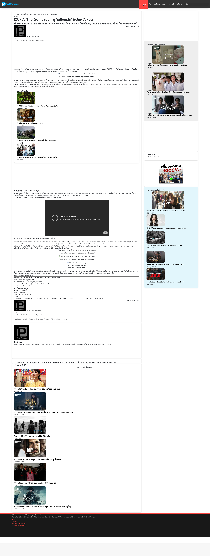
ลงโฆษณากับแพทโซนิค (153, 157)
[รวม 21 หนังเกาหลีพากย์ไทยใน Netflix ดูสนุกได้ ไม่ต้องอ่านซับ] (156, 280)
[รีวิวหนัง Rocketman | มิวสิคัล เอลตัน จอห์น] (26, 121)
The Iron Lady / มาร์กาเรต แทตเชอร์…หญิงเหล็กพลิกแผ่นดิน (41, 277)
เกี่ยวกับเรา (15, 521)
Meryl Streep (101, 246)
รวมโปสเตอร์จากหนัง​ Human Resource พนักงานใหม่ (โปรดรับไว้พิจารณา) (169, 115)
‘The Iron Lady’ (33, 72)
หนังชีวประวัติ (99, 299)
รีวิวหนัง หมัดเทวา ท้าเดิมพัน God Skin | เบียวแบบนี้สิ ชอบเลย (165, 265)
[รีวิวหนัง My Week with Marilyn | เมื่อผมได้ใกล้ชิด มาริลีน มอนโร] (26, 155)
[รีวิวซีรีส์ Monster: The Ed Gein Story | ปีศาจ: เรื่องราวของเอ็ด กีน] (26, 104)
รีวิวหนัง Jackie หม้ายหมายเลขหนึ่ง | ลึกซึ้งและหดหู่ (35, 483)
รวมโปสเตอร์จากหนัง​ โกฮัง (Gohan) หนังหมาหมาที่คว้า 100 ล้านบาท (167, 65)
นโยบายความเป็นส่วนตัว (19, 523)
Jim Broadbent (29, 299)
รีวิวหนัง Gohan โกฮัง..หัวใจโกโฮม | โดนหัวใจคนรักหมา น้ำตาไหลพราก (168, 92)
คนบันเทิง (171, 4)
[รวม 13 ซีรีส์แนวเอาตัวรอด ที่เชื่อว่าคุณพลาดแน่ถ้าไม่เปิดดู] (156, 243)
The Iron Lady (87, 299)
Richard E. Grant (68, 299)
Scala (78, 299)
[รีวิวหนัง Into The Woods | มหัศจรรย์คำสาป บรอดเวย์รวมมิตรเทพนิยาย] (30, 410)
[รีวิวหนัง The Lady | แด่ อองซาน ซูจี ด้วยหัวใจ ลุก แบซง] (30, 387)
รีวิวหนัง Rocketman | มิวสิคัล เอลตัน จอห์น (30, 123)
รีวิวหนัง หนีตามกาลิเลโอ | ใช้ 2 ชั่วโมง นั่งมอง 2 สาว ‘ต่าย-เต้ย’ (166, 211)
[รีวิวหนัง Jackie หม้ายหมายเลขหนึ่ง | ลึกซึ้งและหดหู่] (30, 481)
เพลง (163, 4)
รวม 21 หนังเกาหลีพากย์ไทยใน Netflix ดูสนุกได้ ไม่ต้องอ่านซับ (165, 282)
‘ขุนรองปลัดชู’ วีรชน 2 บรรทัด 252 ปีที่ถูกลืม (32, 436)
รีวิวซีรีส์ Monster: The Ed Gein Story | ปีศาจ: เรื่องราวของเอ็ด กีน (37, 106)
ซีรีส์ (150, 4)
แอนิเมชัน (157, 4)
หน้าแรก (17, 14)
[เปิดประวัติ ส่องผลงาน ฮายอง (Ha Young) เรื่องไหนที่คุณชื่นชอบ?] (156, 226)
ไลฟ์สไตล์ (179, 4)
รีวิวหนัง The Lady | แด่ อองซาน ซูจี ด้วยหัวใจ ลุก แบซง (37, 389)
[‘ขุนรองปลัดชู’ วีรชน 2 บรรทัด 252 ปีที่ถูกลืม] (30, 434)
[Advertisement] (49, 54)
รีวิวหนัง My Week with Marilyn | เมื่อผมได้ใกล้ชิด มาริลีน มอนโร (37, 157)
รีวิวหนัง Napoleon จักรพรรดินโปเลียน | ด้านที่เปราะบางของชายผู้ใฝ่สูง (43, 506)
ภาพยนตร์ (143, 4)
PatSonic (29, 36)
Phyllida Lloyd (30, 280)
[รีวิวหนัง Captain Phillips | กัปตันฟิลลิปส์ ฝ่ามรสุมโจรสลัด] (30, 457)
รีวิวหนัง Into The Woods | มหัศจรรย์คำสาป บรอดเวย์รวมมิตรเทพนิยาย (43, 412)
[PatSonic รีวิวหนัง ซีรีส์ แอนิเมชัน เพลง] (10, 4)
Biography (19, 299)
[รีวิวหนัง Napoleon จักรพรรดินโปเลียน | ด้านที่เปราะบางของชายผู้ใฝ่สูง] (30, 504)
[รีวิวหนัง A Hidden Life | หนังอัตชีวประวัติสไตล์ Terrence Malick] (26, 138)
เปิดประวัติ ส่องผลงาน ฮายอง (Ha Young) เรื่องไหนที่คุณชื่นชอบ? (166, 228)
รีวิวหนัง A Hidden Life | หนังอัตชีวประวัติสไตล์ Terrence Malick (36, 140)
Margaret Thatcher (43, 299)
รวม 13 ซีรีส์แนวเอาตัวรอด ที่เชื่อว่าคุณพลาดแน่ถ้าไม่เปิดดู (164, 245)
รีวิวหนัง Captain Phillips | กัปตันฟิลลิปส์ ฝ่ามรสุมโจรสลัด (38, 459)
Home (14, 519)
